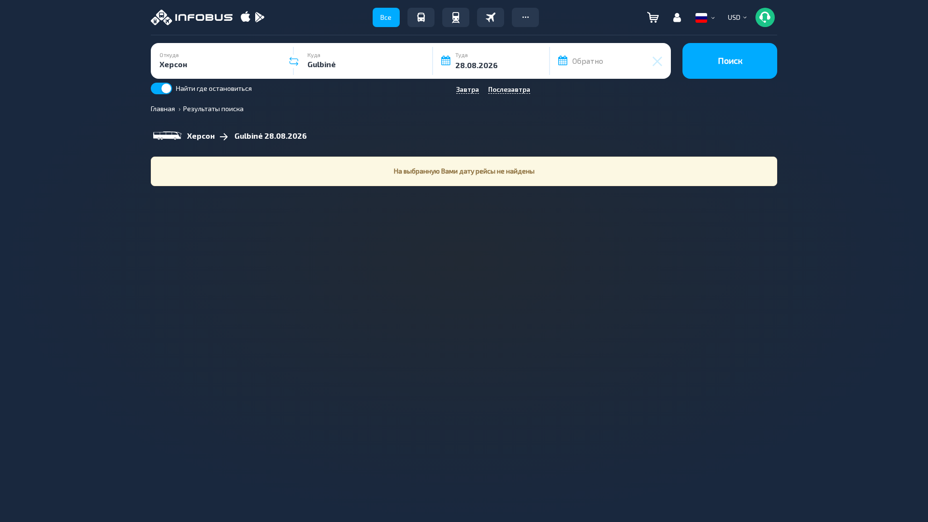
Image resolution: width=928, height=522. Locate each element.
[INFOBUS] (191, 17)
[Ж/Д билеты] (455, 17)
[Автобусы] (421, 17)
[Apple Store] (245, 17)
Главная (163, 108)
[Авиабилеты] (490, 17)
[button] (525, 17)
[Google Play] (259, 17)
